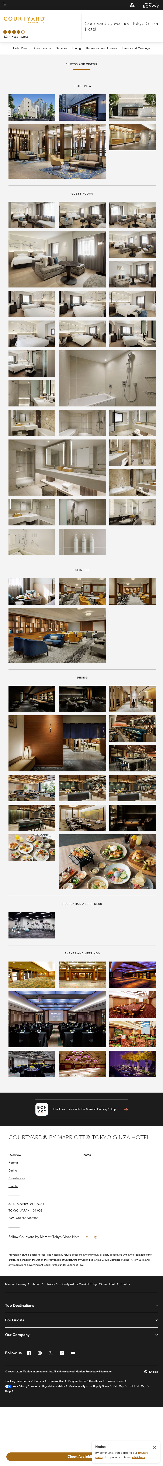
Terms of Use (56, 1381)
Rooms (13, 1162)
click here (138, 1457)
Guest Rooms (41, 48)
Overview (14, 1154)
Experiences (16, 1178)
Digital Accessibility (53, 1386)
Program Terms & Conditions (85, 1381)
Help (8, 1391)
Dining (76, 48)
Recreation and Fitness (101, 48)
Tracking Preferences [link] (17, 1381)
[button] (132, 5)
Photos (86, 1154)
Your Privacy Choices (24, 1386)
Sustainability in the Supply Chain (89, 1386)
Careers (39, 1381)
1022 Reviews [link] (20, 36)
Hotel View (20, 48)
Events (13, 1186)
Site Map (119, 1386)
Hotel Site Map (137, 1386)
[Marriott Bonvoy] (149, 5)
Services (61, 48)
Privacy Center (115, 1381)
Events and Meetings (136, 48)
